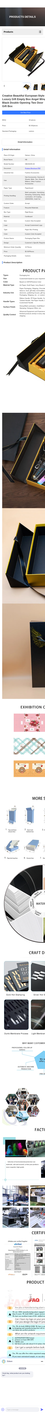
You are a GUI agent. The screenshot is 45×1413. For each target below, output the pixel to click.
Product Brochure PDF (33, 168)
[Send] (42, 1409)
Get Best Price (25, 112)
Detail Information (25, 142)
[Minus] (42, 1361)
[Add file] (2, 1409)
